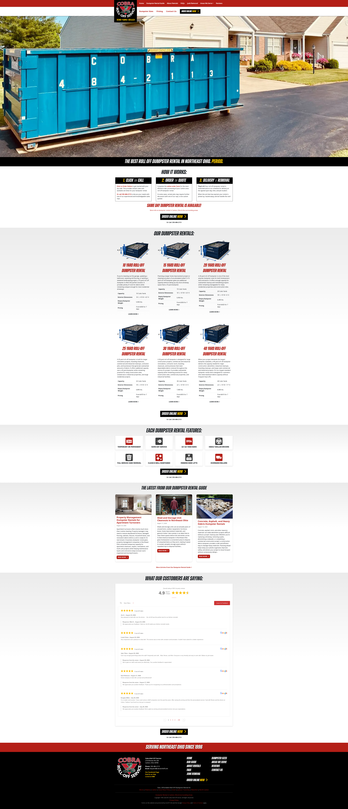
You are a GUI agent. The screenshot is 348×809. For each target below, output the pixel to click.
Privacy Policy (174, 800)
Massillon (194, 790)
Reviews (219, 3)
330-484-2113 (126, 20)
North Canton (204, 790)
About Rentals (172, 3)
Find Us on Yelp (150, 774)
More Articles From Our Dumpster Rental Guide (173, 567)
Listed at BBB (150, 777)
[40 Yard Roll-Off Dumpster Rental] (214, 334)
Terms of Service (198, 803)
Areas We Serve (206, 3)
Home (141, 3)
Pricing (160, 11)
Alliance (147, 790)
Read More (123, 557)
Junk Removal (192, 3)
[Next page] (183, 719)
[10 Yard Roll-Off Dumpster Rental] (133, 251)
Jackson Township (183, 790)
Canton (154, 790)
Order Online (188, 11)
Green (174, 790)
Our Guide (191, 762)
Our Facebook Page (152, 772)
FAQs (183, 3)
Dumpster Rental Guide (155, 3)
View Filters (127, 603)
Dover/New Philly (164, 790)
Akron (141, 790)
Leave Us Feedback (222, 603)
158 (179, 720)
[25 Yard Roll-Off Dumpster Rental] (133, 334)
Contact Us (171, 11)
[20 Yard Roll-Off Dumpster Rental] (214, 251)
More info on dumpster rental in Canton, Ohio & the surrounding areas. (174, 210)
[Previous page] (164, 719)
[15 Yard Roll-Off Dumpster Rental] (174, 251)
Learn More (133, 314)
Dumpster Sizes (146, 11)
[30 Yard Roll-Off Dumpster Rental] (174, 334)
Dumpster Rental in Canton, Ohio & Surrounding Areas (174, 795)
